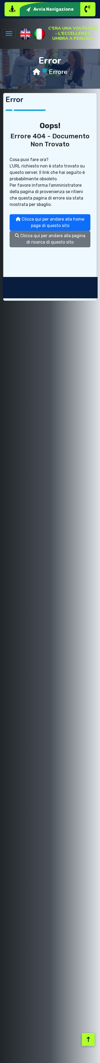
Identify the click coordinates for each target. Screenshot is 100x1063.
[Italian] (39, 34)
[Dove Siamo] (12, 9)
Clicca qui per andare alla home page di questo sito (52, 222)
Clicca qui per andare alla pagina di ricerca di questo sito (52, 239)
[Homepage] (36, 71)
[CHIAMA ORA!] (87, 9)
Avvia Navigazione (53, 9)
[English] (25, 34)
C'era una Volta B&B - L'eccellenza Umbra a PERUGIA (72, 33)
